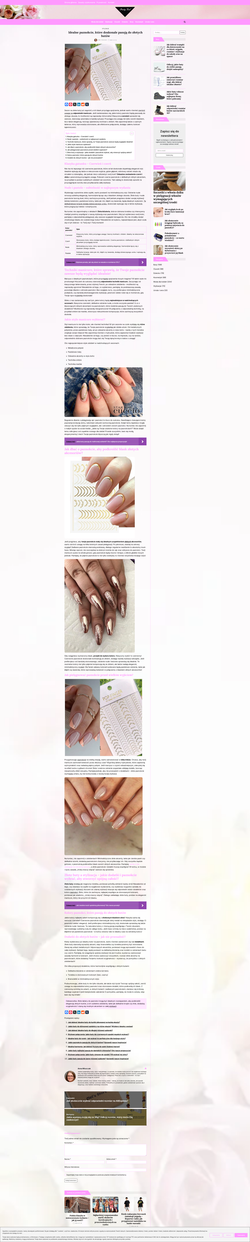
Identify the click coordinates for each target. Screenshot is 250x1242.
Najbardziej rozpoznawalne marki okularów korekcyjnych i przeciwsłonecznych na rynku (105, 1220)
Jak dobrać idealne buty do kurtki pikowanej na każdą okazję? (94, 1022)
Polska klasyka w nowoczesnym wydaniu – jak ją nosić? (77, 1217)
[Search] (185, 22)
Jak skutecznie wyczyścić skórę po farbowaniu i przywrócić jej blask (174, 249)
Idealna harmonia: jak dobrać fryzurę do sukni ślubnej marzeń (94, 1047)
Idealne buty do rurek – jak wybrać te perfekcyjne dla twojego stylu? (97, 1039)
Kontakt (111, 2)
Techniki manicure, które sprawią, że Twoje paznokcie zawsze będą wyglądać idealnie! (100, 142)
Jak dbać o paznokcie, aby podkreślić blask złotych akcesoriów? (91, 147)
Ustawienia (216, 1235)
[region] (125, 1234)
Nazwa (67, 1159)
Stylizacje (108, 22)
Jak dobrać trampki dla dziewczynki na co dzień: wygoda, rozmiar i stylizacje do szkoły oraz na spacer (175, 50)
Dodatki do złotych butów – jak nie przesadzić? (85, 158)
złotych (128, 542)
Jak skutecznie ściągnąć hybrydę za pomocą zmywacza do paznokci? (174, 224)
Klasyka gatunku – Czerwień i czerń (80, 136)
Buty (131, 22)
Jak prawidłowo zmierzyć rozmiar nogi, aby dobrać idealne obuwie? (175, 81)
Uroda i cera (149, 22)
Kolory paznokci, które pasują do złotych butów (85, 155)
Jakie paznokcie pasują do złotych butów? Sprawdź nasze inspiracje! (97, 1042)
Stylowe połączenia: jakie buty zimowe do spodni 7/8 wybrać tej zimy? (98, 1055)
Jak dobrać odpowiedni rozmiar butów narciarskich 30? (176, 109)
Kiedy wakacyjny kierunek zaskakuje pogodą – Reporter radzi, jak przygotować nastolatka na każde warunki (133, 1219)
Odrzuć (228, 1235)
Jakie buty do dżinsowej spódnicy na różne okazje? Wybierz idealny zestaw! (100, 1026)
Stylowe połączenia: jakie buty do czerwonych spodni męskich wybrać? (98, 1034)
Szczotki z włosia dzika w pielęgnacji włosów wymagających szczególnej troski (168, 197)
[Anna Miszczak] (70, 1076)
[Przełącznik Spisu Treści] (131, 133)
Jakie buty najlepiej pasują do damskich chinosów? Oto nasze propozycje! (99, 1051)
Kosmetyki (139, 22)
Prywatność (102, 2)
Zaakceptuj (241, 1235)
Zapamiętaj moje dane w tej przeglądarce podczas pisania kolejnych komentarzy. (96, 1175)
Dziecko (125, 22)
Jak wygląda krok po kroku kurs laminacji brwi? (174, 211)
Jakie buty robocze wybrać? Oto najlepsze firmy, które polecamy (175, 95)
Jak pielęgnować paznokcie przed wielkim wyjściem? (87, 150)
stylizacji (112, 1006)
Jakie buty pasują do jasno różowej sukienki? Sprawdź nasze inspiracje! (98, 1059)
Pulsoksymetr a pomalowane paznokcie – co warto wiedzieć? (174, 236)
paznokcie (81, 760)
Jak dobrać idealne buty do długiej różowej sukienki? (90, 1030)
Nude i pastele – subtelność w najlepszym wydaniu (86, 139)
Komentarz (69, 1143)
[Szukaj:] (166, 32)
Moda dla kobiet (97, 22)
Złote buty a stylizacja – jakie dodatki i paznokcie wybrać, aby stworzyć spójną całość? (99, 152)
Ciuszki (117, 22)
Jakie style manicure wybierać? (79, 144)
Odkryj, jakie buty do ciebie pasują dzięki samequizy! (175, 66)
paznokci (74, 892)
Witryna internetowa (71, 1167)
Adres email (111, 1159)
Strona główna (70, 2)
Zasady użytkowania (86, 2)
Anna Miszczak (102, 40)
